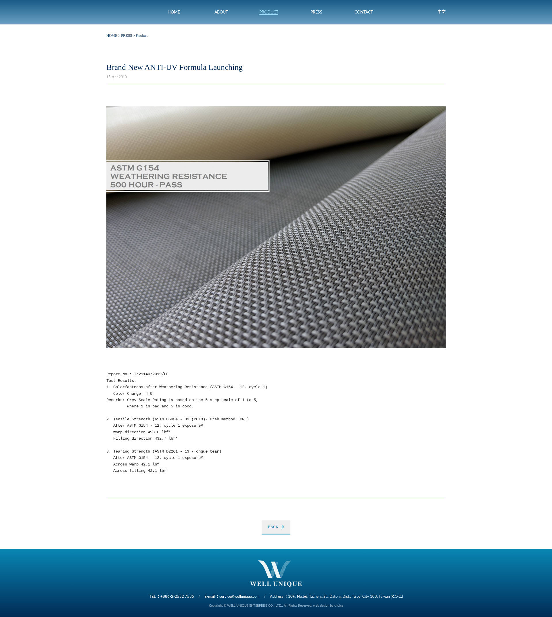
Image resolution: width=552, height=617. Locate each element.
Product (142, 35)
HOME (111, 35)
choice (338, 605)
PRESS (126, 35)
